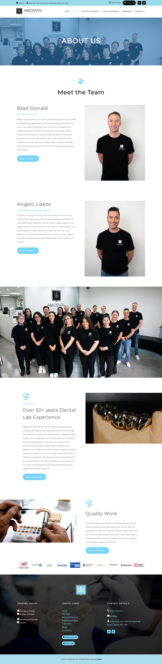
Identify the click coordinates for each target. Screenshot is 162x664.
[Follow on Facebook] (139, 3)
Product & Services (90, 11)
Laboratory (127, 11)
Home (67, 11)
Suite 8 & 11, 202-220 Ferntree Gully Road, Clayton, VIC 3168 (48, 3)
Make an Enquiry (33, 477)
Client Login (69, 643)
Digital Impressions (111, 11)
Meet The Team (26, 158)
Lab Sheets (138, 11)
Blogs (64, 627)
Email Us (21, 3)
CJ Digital (98, 659)
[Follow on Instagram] (144, 3)
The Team (75, 11)
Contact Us (130, 3)
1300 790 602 (116, 3)
